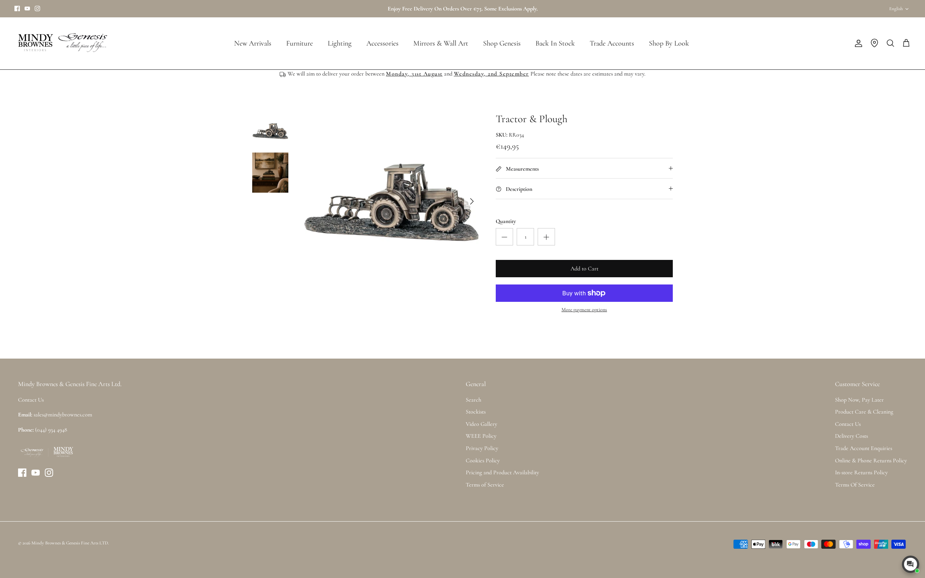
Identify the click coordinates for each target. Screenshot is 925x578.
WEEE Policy (481, 436)
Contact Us (848, 424)
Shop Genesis (502, 43)
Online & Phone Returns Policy (871, 460)
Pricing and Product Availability (502, 472)
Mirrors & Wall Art (440, 43)
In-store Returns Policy (861, 472)
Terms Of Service (855, 484)
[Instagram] (37, 8)
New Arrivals (252, 43)
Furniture (299, 43)
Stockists (476, 411)
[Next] (472, 201)
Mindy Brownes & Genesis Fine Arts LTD (69, 543)
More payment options (584, 310)
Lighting (340, 43)
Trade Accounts (612, 43)
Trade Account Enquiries (863, 448)
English (896, 9)
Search (473, 399)
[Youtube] (27, 8)
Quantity (506, 221)
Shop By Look (669, 43)
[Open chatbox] (910, 564)
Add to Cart (584, 268)
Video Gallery (481, 424)
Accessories (382, 43)
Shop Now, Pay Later (859, 399)
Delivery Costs (851, 436)
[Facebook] (17, 8)
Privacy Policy (482, 448)
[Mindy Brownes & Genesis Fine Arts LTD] (61, 43)
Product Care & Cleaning (864, 411)
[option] (391, 201)
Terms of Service (485, 484)
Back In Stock (555, 43)
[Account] (857, 43)
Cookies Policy (483, 460)
